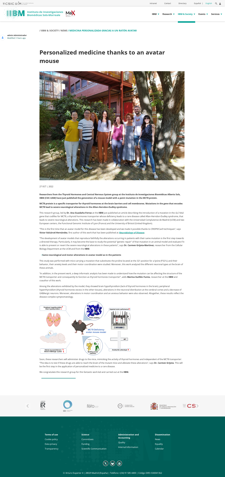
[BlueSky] (112, 463)
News (64, 30)
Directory (182, 3)
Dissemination (162, 434)
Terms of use (51, 434)
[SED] (67, 406)
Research (167, 14)
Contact (167, 3)
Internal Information (128, 447)
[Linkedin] (119, 463)
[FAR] (124, 406)
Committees (87, 439)
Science (85, 434)
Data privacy (51, 444)
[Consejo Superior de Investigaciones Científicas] (192, 406)
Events (201, 14)
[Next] (197, 406)
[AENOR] (42, 406)
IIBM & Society (185, 14)
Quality (121, 442)
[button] (215, 3)
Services (215, 14)
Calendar (159, 448)
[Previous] (28, 406)
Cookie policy (51, 439)
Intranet (153, 3)
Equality (159, 444)
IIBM (154, 14)
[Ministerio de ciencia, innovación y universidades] (162, 406)
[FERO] (92, 406)
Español (197, 3)
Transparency (51, 448)
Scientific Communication (94, 448)
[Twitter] (105, 463)
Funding (85, 444)
